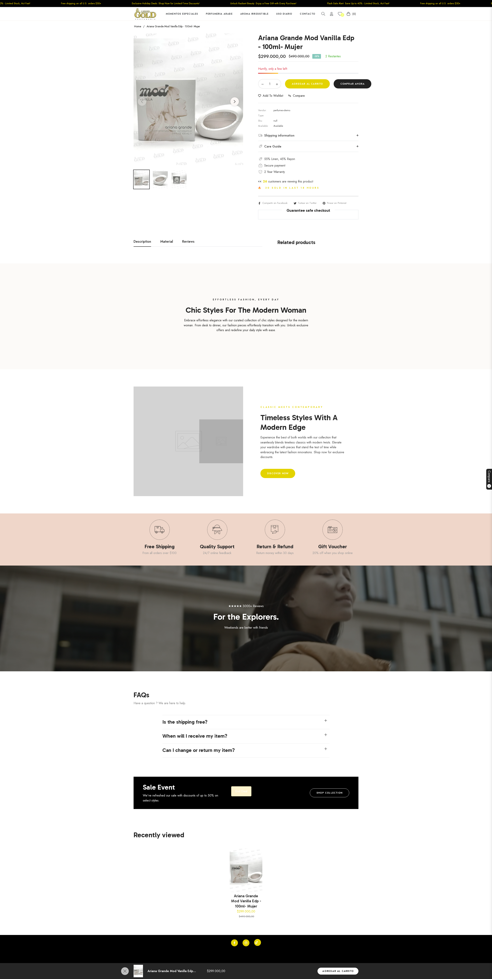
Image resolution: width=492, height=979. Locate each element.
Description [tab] (142, 241)
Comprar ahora (352, 84)
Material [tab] (166, 241)
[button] (323, 14)
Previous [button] (142, 101)
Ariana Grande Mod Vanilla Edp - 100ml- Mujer (246, 901)
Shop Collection (329, 793)
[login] (331, 14)
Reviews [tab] (188, 241)
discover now (277, 473)
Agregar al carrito (338, 971)
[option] (188, 99)
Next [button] (234, 101)
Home (137, 26)
